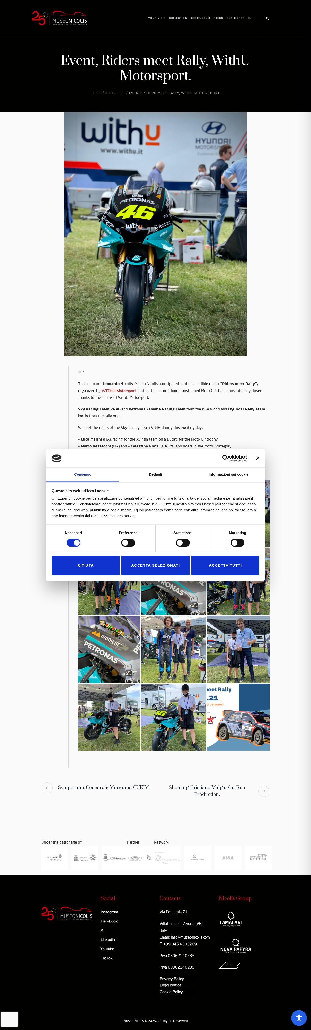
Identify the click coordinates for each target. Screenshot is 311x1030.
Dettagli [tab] (155, 475)
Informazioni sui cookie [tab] (228, 475)
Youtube (107, 948)
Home (95, 93)
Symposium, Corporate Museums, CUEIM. (104, 788)
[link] (119, 390)
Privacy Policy (172, 978)
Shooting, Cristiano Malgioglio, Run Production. (207, 791)
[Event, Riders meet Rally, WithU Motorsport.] (155, 233)
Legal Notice (170, 985)
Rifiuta (85, 566)
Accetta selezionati (155, 566)
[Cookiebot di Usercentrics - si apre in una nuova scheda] (226, 458)
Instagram (109, 911)
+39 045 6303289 (180, 943)
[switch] (128, 543)
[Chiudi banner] (257, 458)
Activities (115, 93)
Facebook (109, 921)
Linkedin (108, 939)
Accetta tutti (225, 566)
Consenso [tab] (82, 475)
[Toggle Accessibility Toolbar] (299, 1018)
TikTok (106, 958)
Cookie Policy (171, 991)
